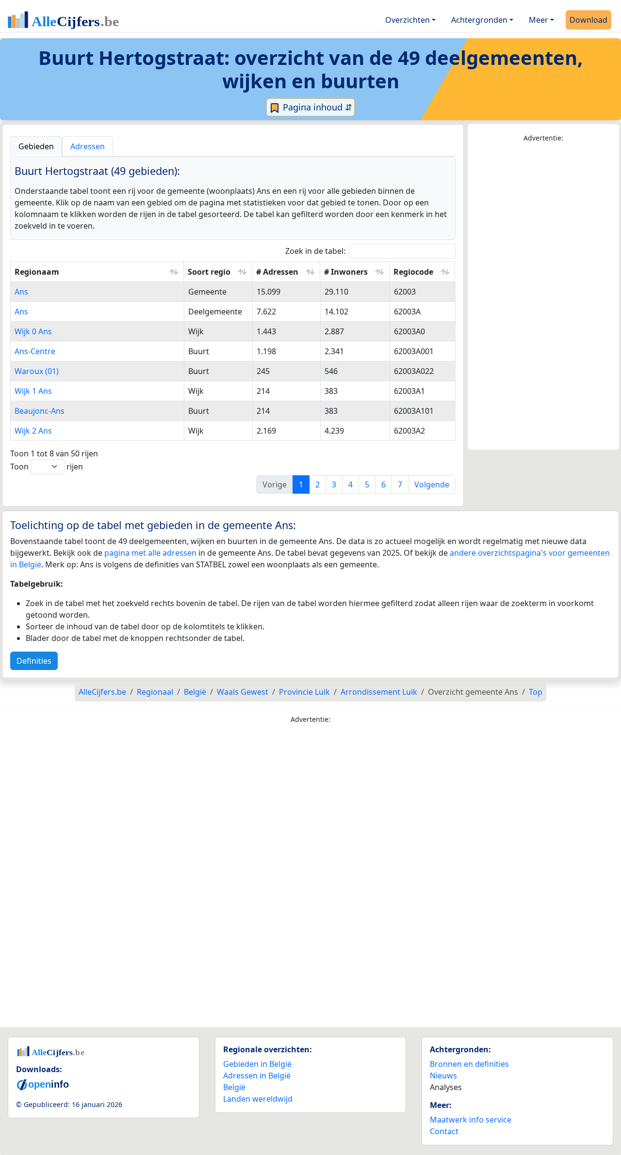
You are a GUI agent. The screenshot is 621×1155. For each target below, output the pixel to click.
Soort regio (209, 271)
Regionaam (37, 271)
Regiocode (413, 271)
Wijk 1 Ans (33, 391)
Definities (33, 661)
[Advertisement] (543, 296)
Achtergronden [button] (479, 20)
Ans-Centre (35, 351)
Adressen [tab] (87, 146)
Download (588, 20)
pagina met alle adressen (150, 552)
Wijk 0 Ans (33, 331)
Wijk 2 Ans (33, 430)
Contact (444, 1131)
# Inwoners (346, 271)
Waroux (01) (37, 371)
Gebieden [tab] (36, 146)
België (234, 1087)
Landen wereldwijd (258, 1098)
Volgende (431, 484)
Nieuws (443, 1075)
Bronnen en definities (469, 1064)
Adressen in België (257, 1075)
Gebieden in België (257, 1064)
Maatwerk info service (470, 1119)
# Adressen (277, 271)
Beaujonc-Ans (40, 411)
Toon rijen (46, 466)
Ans (21, 291)
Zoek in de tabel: (315, 251)
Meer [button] (538, 20)
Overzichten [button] (407, 20)
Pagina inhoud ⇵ (316, 107)
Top (535, 692)
